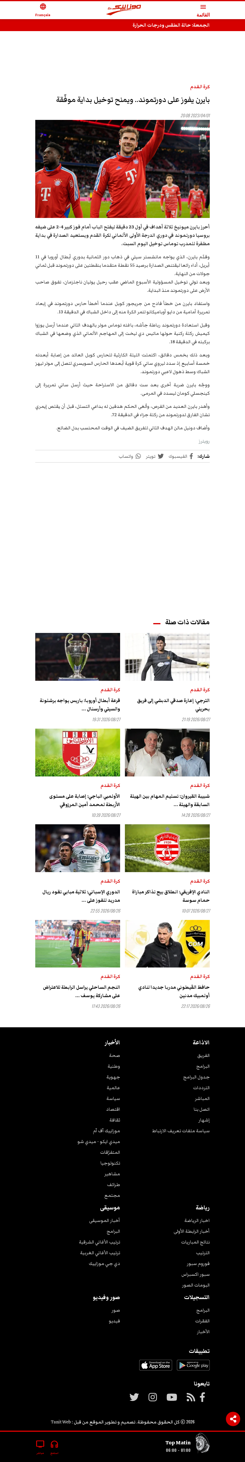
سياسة (113, 1098)
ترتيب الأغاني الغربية (100, 1252)
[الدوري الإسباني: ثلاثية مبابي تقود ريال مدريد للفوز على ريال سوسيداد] (77, 848)
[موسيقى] (202, 1444)
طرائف (113, 1184)
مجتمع (112, 1195)
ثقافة (114, 1120)
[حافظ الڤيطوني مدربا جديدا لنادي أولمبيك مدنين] (167, 944)
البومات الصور (196, 1285)
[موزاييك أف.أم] (123, 10)
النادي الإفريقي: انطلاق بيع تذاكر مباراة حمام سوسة (171, 896)
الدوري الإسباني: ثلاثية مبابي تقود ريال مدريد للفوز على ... (81, 896)
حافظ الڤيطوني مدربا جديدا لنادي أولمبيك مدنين (174, 991)
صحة (114, 1055)
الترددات (201, 1087)
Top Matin (178, 1442)
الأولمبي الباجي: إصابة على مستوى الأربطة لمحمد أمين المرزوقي (84, 800)
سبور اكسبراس (195, 1274)
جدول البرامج (196, 1077)
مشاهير (112, 1173)
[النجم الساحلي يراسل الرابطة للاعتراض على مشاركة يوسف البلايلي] (77, 944)
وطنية (114, 1066)
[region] (122, 54)
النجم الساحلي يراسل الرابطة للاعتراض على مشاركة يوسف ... (81, 991)
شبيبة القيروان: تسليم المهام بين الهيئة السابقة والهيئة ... (170, 800)
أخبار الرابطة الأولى (192, 1231)
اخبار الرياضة (197, 1220)
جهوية (113, 1077)
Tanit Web (61, 1422)
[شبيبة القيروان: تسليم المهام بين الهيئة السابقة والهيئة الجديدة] (167, 752)
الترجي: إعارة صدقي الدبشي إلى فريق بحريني (173, 704)
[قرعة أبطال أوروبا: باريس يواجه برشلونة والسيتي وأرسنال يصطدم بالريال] (77, 657)
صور (115, 1310)
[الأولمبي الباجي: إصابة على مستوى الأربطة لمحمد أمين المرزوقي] (77, 752)
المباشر (202, 1098)
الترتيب (203, 1252)
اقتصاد (113, 1109)
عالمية (113, 1087)
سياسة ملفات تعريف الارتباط (181, 1130)
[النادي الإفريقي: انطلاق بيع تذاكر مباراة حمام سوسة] (167, 848)
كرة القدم (200, 86)
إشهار (204, 1120)
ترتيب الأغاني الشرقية (99, 1242)
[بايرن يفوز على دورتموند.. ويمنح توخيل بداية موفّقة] (122, 169)
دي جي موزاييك (104, 1263)
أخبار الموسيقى (104, 1220)
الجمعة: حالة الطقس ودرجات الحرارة (171, 25)
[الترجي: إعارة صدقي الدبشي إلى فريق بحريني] (167, 657)
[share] (233, 1419)
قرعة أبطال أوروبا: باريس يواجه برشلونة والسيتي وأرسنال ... (80, 704)
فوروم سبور (198, 1263)
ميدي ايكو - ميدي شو (98, 1141)
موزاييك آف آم (106, 1130)
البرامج (203, 1066)
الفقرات (202, 1320)
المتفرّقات (110, 1152)
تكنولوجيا (110, 1163)
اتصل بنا (202, 1109)
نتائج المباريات (195, 1242)
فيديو (114, 1320)
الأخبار (203, 1331)
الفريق (203, 1055)
